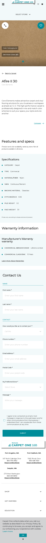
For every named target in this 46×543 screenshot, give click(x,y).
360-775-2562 (12, 461)
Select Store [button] (21, 14)
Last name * (7, 304)
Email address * (8, 353)
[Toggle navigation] (3, 4)
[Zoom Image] (5, 25)
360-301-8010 (12, 476)
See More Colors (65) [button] (10, 55)
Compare (37, 123)
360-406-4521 (34, 461)
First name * (7, 290)
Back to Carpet (10, 73)
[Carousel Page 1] (23, 61)
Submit (23, 433)
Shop (7, 492)
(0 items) (42, 4)
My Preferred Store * (10, 382)
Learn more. (8, 531)
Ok (23, 535)
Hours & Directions (11, 463)
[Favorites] (38, 4)
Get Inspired (10, 501)
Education (10, 511)
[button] (34, 4)
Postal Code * (8, 367)
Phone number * (9, 339)
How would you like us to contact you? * (17, 326)
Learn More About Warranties (13, 261)
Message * (6, 395)
